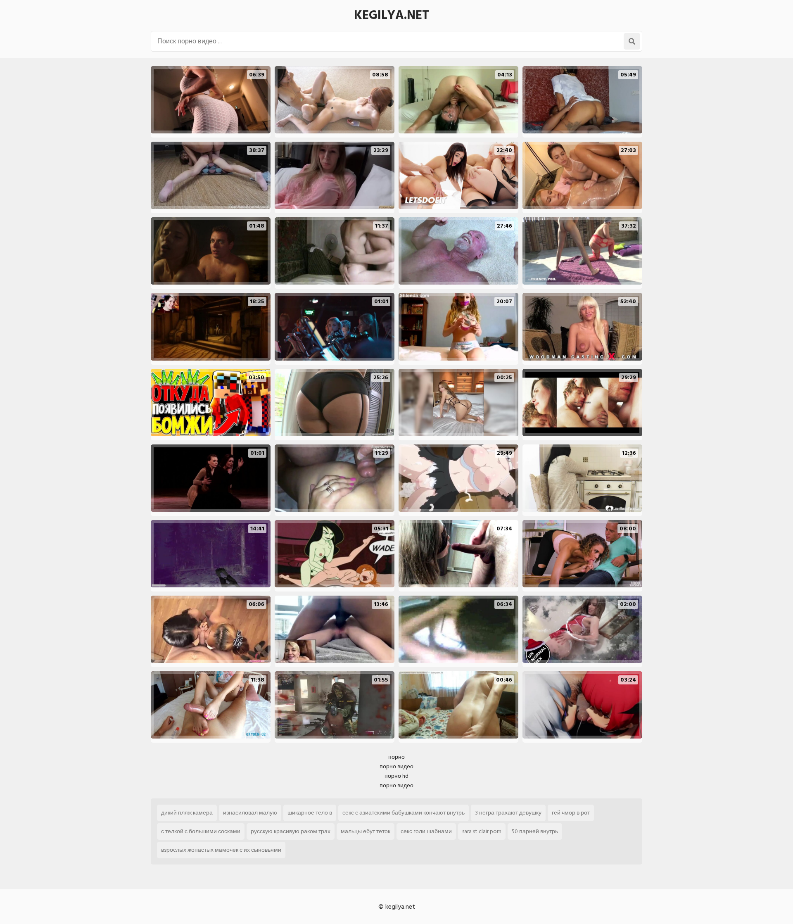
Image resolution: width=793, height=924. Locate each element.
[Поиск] (632, 41)
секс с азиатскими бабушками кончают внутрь (403, 812)
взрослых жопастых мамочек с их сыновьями (221, 850)
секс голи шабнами (426, 831)
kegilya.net (391, 15)
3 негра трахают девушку (508, 812)
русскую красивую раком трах (290, 831)
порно (396, 757)
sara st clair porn (481, 831)
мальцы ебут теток (365, 831)
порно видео (396, 766)
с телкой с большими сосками (200, 831)
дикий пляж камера (187, 812)
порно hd (396, 776)
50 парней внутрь (535, 831)
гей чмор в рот (571, 812)
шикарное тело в (309, 812)
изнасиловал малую (250, 812)
